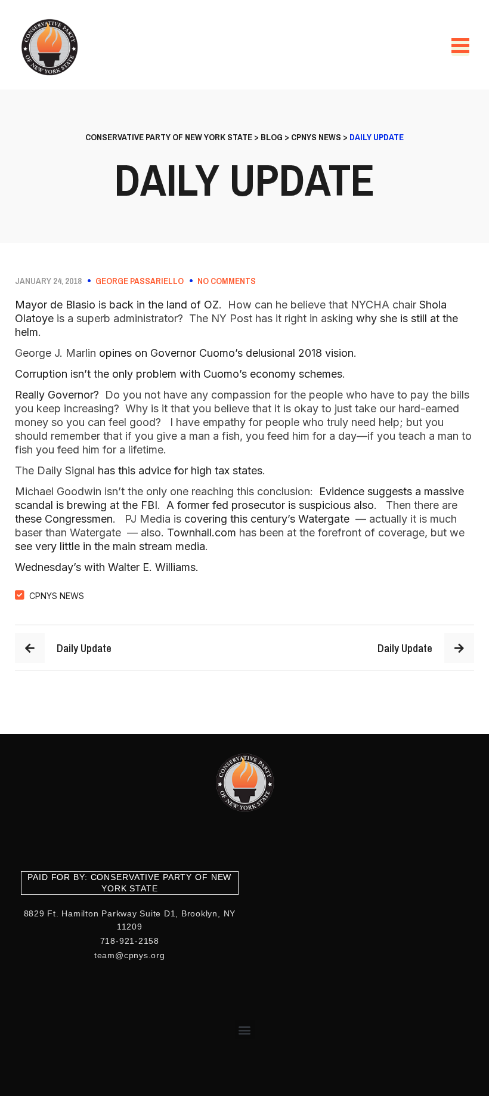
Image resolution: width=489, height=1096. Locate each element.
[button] (245, 1029)
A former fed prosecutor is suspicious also (270, 505)
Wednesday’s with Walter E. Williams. (107, 567)
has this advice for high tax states (180, 470)
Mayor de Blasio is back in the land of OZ (117, 304)
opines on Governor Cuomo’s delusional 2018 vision (226, 353)
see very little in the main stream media (110, 546)
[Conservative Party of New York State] (51, 47)
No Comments (226, 281)
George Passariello (139, 281)
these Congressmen (64, 519)
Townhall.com (201, 532)
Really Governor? (58, 394)
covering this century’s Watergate (268, 519)
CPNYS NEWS (56, 596)
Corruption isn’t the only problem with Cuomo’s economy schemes (178, 374)
